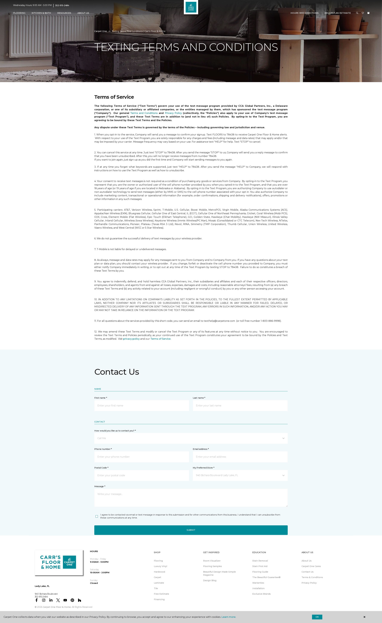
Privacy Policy (173, 113)
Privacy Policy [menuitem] (309, 582)
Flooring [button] (19, 13)
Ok (317, 617)
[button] (357, 13)
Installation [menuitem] (258, 588)
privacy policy (131, 338)
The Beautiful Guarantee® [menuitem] (266, 577)
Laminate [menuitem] (159, 582)
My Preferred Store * (203, 468)
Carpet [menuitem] (157, 577)
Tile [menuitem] (156, 588)
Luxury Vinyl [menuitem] (160, 566)
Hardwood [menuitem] (159, 571)
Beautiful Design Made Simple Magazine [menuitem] (219, 573)
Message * (99, 486)
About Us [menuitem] (307, 560)
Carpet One (100, 31)
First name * (100, 398)
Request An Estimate (338, 13)
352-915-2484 (62, 5)
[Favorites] (363, 13)
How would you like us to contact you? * (115, 431)
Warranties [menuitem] (258, 582)
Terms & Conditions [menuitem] (312, 577)
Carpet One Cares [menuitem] (311, 566)
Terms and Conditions (144, 113)
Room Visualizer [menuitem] (212, 560)
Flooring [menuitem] (158, 560)
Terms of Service (160, 338)
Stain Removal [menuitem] (260, 560)
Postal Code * (101, 468)
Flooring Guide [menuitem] (260, 571)
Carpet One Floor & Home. (57, 607)
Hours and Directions (304, 13)
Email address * (201, 449)
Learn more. (228, 617)
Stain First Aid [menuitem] (259, 566)
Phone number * (103, 449)
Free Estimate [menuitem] (161, 594)
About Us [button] (83, 13)
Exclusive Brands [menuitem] (261, 594)
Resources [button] (64, 13)
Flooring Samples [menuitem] (212, 566)
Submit (191, 530)
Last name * (199, 398)
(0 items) (368, 13)
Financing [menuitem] (159, 599)
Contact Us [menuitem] (308, 571)
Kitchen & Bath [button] (41, 13)
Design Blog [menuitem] (209, 580)
